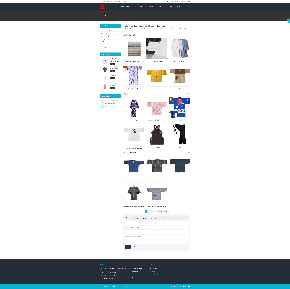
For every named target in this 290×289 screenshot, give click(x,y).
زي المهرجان (104, 33)
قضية (178, 6)
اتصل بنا (186, 6)
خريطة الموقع (135, 277)
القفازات (103, 44)
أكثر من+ (188, 35)
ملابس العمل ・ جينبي (106, 36)
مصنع (160, 6)
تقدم (128, 246)
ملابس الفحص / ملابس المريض (113, 84)
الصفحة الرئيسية (125, 6)
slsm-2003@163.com (106, 1)
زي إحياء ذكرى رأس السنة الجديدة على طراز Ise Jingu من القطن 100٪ (114, 60)
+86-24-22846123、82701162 (120, 1)
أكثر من (112, 63)
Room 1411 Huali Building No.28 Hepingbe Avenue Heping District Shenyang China (115, 269)
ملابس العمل (104, 38)
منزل (101, 15)
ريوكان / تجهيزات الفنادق (106, 30)
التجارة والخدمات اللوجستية (138, 268)
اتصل (101, 264)
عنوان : (101, 268)
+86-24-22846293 (109, 106)
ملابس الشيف (113, 75)
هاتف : (101, 275)
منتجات (151, 6)
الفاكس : (102, 278)
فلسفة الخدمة (135, 271)
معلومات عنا (139, 6)
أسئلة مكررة (155, 274)
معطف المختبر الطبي (106, 41)
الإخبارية (170, 6)
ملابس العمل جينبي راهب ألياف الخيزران (114, 67)
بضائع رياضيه (104, 47)
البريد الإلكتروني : (103, 272)
